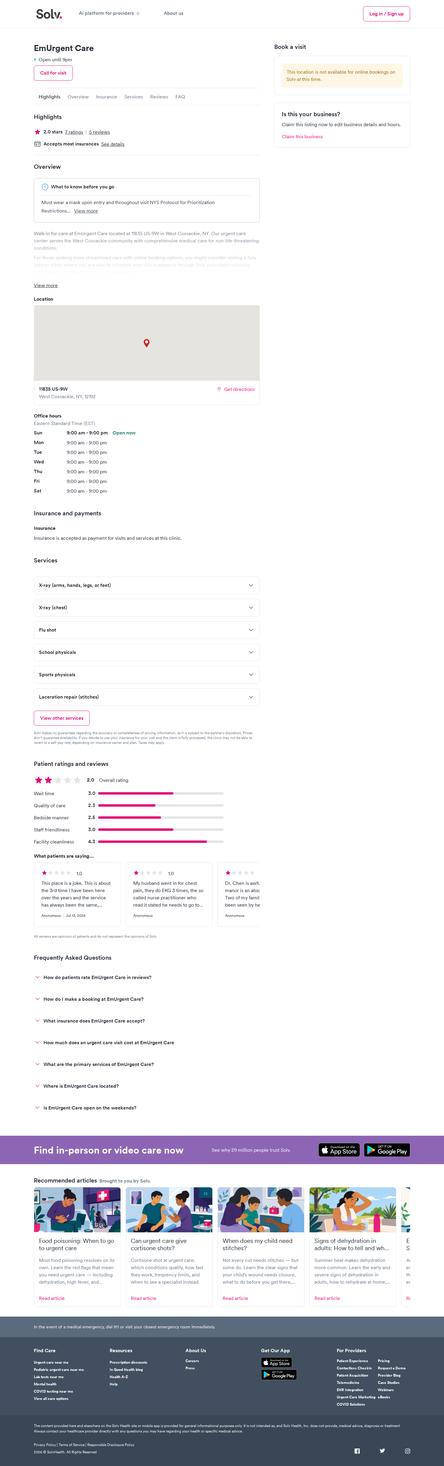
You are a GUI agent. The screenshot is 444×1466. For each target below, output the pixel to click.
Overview (78, 97)
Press (190, 1368)
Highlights (49, 97)
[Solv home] (49, 14)
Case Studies (389, 1382)
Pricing (384, 1361)
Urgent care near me (51, 1362)
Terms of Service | (72, 1444)
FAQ (180, 97)
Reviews (159, 97)
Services (133, 97)
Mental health (45, 1384)
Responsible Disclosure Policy (110, 1444)
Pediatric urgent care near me (59, 1369)
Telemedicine (348, 1382)
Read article (52, 1298)
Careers (192, 1361)
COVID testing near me (53, 1391)
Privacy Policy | (46, 1444)
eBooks (384, 1397)
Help (113, 1384)
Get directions (239, 389)
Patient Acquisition (352, 1375)
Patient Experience (352, 1361)
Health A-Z (119, 1377)
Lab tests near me (49, 1377)
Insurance (106, 97)
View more (86, 211)
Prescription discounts (128, 1362)
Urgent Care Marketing (356, 1397)
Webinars (386, 1390)
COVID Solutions (351, 1404)
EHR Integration (350, 1390)
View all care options (51, 1398)
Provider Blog (389, 1375)
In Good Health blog (126, 1369)
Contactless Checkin (354, 1368)
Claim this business (302, 136)
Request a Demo (392, 1368)
